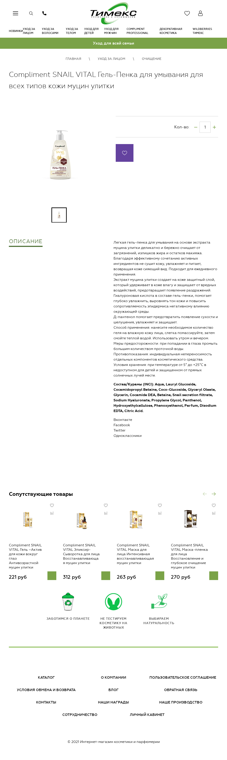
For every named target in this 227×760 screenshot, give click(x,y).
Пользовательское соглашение (182, 677)
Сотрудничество (79, 715)
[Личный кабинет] (200, 13)
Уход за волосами (50, 31)
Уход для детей (91, 31)
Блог (113, 690)
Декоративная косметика (171, 31)
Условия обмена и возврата (46, 690)
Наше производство (180, 702)
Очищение (151, 59)
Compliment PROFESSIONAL (137, 31)
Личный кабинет (147, 715)
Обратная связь (180, 690)
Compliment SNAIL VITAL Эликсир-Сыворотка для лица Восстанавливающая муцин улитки (81, 554)
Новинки (16, 31)
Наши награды (113, 702)
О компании (113, 677)
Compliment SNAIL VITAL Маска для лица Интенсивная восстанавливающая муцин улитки (135, 554)
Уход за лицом (29, 31)
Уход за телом (72, 31)
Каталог (46, 677)
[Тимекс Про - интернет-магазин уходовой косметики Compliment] (113, 13)
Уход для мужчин (111, 31)
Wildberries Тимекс (202, 31)
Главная (73, 59)
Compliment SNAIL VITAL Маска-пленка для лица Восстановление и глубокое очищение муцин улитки (189, 556)
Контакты (46, 702)
